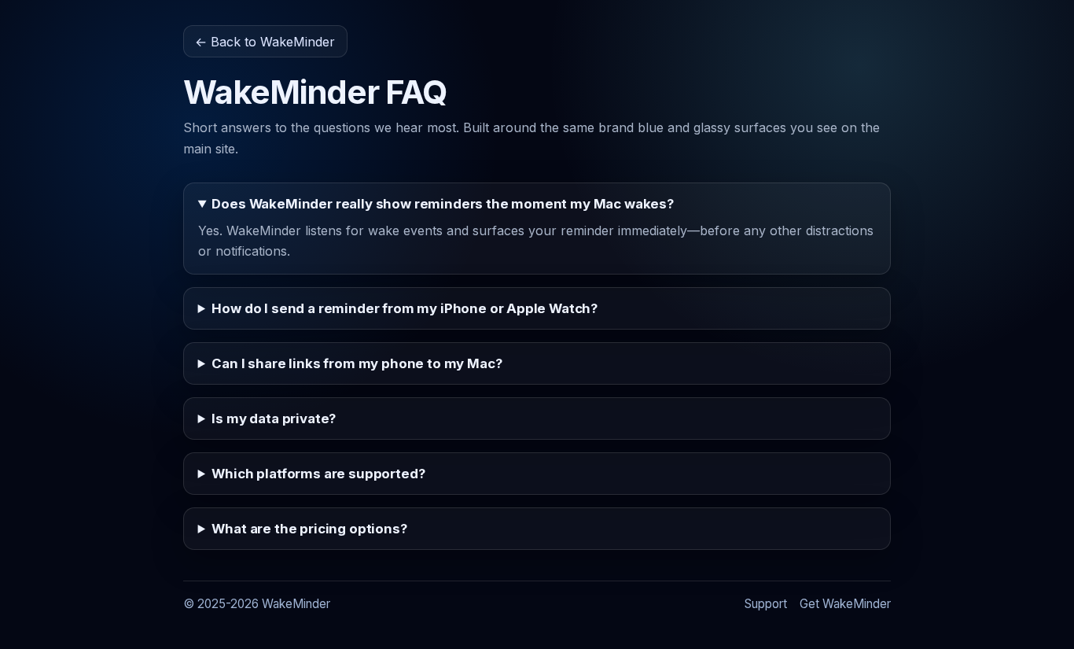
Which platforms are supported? (318, 473)
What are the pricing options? (308, 529)
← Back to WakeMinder (265, 42)
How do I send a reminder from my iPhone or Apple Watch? (404, 308)
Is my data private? (273, 418)
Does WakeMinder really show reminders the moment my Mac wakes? (442, 204)
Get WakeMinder (845, 603)
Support (766, 603)
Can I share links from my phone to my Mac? (356, 363)
